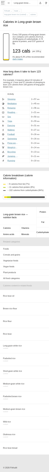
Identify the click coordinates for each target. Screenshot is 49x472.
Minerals (25, 234)
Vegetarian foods (10, 261)
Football (11, 134)
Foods (6, 249)
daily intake (18, 59)
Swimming (12, 139)
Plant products (9, 272)
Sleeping (11, 99)
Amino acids (8, 234)
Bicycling (11, 152)
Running (11, 161)
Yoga (9, 121)
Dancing (11, 125)
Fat (42, 222)
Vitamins (25, 228)
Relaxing (11, 108)
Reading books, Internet (13, 112)
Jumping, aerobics (13, 156)
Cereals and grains (11, 255)
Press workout (13, 143)
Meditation (12, 104)
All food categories (11, 278)
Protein (43, 212)
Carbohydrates (42, 232)
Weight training (13, 147)
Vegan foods (8, 266)
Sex (9, 117)
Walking (11, 130)
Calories (7, 228)
